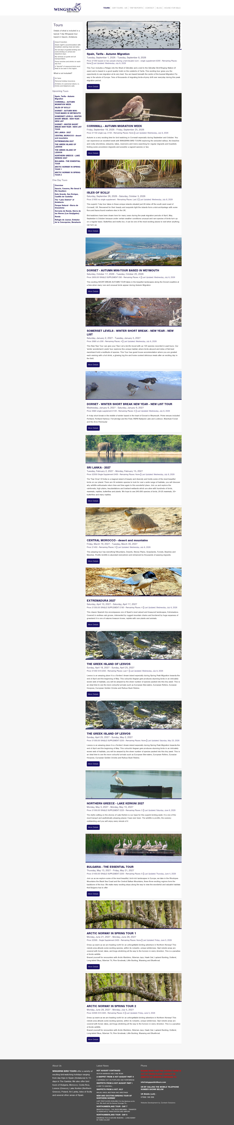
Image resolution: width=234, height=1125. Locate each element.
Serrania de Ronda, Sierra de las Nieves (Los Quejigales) (68, 212)
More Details (93, 86)
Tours (106, 8)
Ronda (57, 216)
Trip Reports (136, 8)
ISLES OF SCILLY (62, 107)
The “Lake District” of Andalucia (64, 201)
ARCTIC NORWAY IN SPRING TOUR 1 (67, 168)
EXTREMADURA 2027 (64, 141)
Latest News (103, 1065)
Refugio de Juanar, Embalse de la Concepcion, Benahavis (68, 221)
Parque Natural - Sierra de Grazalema (66, 206)
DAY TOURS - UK (119, 8)
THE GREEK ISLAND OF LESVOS (65, 145)
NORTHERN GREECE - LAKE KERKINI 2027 (67, 156)
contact (149, 8)
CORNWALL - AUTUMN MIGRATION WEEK (65, 103)
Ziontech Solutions (168, 1103)
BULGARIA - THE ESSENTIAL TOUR (67, 162)
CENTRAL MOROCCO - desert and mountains (68, 136)
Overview (59, 185)
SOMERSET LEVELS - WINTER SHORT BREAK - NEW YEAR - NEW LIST (68, 118)
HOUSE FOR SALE (172, 8)
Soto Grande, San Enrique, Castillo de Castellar (66, 195)
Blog (159, 8)
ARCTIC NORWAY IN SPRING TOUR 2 (67, 173)
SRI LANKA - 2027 (63, 132)
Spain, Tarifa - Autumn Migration (64, 97)
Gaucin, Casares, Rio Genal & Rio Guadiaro (68, 189)
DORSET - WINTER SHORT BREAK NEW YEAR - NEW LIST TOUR (68, 127)
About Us (56, 1065)
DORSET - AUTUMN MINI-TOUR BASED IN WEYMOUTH (68, 112)
